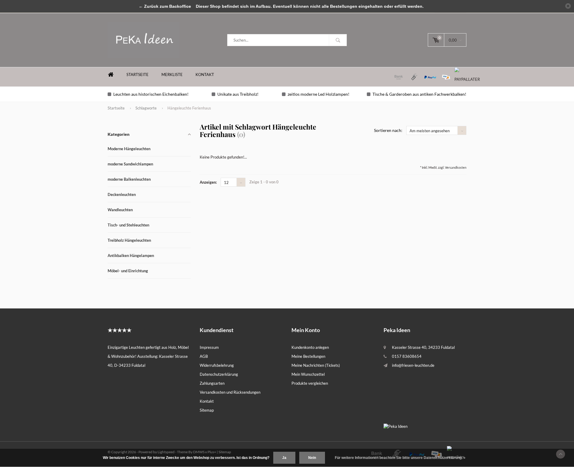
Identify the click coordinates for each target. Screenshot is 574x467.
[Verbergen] (568, 6)
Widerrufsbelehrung (217, 365)
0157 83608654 (407, 356)
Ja (284, 458)
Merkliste (172, 74)
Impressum (209, 347)
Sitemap (207, 410)
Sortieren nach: (388, 130)
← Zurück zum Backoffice (165, 6)
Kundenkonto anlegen (310, 347)
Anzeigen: (208, 182)
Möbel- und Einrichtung (128, 270)
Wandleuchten (120, 209)
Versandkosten (455, 167)
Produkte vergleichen (309, 383)
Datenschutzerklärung (219, 374)
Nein (312, 458)
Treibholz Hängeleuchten (129, 240)
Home (111, 74)
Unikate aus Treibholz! (238, 94)
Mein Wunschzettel (308, 374)
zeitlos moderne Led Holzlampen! (318, 94)
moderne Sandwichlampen (130, 164)
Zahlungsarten (212, 383)
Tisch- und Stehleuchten (128, 225)
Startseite (137, 74)
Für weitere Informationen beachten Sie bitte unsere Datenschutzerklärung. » (400, 458)
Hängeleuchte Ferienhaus (189, 108)
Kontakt (205, 74)
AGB (204, 356)
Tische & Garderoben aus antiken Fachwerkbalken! (419, 94)
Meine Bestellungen (308, 356)
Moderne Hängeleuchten (129, 148)
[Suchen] (338, 40)
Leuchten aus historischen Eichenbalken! (151, 94)
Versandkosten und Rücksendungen (230, 392)
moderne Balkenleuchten (129, 179)
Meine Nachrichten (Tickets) (315, 365)
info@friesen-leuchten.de (413, 365)
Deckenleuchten (122, 194)
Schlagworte (146, 108)
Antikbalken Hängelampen (131, 255)
